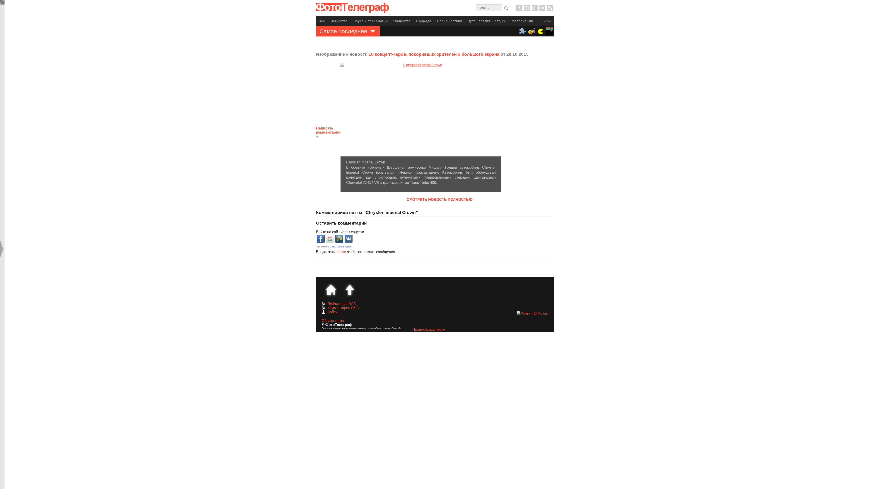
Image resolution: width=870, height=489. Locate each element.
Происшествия (449, 21)
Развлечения (522, 21)
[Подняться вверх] (350, 290)
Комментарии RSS (343, 308)
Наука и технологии (370, 21)
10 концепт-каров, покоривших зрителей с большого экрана (434, 54)
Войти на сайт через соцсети (340, 232)
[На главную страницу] (331, 290)
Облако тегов (333, 321)
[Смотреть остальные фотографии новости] (421, 109)
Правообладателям (428, 329)
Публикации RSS (341, 304)
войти (341, 252)
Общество (402, 21)
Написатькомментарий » (328, 132)
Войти (332, 312)
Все (322, 21)
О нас (548, 21)
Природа (423, 21)
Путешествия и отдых (486, 21)
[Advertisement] (538, 129)
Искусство (339, 21)
